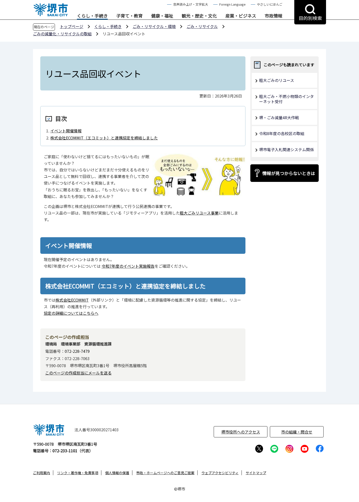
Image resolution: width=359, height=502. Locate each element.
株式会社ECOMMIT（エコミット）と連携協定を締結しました (104, 138)
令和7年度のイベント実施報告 (128, 266)
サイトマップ (256, 472)
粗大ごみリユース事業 (199, 213)
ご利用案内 (41, 472)
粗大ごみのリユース (276, 80)
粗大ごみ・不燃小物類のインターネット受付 (286, 98)
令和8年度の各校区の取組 (281, 133)
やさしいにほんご (269, 4)
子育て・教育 (129, 16)
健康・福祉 (162, 16)
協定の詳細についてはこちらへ (71, 313)
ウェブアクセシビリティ (220, 472)
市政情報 (273, 16)
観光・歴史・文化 (199, 16)
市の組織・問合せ (296, 432)
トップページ (71, 26)
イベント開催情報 (66, 131)
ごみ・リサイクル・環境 (154, 26)
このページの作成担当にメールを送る (78, 373)
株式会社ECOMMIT (72, 300)
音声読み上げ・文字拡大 (190, 4)
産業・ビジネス (240, 16)
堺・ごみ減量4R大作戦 (279, 117)
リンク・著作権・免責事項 (77, 472)
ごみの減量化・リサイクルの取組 (62, 34)
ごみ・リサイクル (202, 26)
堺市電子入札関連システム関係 (286, 149)
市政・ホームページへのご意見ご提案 (165, 472)
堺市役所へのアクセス (240, 432)
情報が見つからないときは (288, 173)
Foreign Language (232, 4)
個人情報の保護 (117, 472)
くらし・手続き (92, 16)
